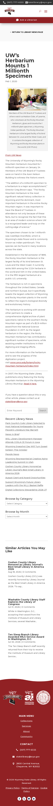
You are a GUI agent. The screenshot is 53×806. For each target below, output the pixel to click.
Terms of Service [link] (30, 788)
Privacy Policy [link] (13, 788)
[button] (19, 799)
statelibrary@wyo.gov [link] (39, 2)
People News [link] (12, 454)
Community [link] (26, 736)
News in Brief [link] (12, 434)
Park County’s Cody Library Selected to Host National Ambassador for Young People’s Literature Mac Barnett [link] (25, 426)
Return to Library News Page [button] (27, 32)
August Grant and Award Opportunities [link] (25, 477)
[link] (5, 2)
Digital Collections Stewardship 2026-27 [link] (26, 490)
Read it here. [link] (30, 383)
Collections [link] (26, 721)
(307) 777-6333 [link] (15, 2)
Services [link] (26, 726)
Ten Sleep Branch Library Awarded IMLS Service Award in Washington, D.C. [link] (26, 636)
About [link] (26, 731)
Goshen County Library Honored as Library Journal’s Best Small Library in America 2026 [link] (24, 470)
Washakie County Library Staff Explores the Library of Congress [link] (26, 602)
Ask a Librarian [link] (28, 20)
